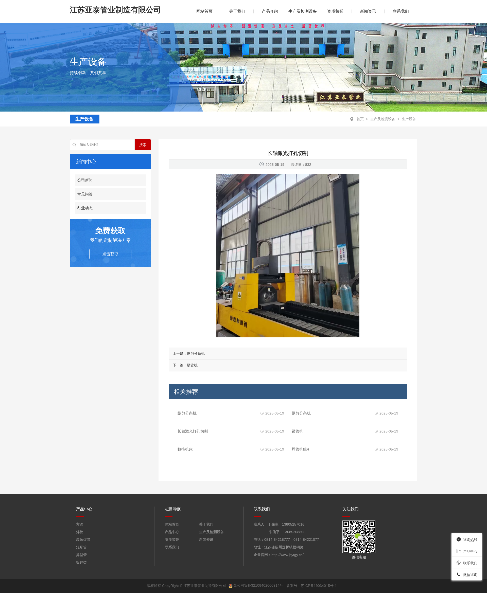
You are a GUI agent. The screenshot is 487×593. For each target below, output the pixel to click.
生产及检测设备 (302, 11)
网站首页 (172, 524)
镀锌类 (81, 562)
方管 (79, 524)
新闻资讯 (368, 11)
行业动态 (85, 208)
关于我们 (237, 11)
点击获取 (110, 254)
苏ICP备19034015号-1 (319, 585)
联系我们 (401, 11)
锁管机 (192, 365)
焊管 (79, 532)
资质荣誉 (335, 11)
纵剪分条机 (196, 353)
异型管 (81, 555)
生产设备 (409, 119)
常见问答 (85, 194)
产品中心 (172, 532)
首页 (360, 119)
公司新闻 (85, 180)
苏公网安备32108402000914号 (258, 585)
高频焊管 (83, 539)
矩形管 (81, 547)
